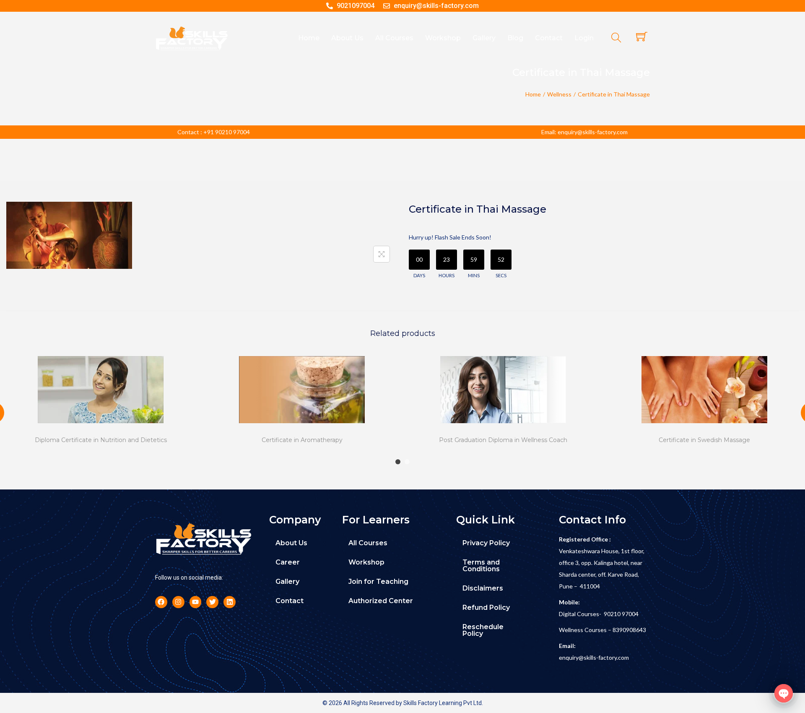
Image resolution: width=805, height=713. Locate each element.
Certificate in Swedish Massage (704, 440)
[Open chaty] (783, 693)
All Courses (367, 543)
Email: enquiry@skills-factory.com (584, 131)
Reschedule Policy (483, 630)
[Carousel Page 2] (407, 461)
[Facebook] (161, 602)
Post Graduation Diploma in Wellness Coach (503, 440)
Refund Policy (486, 608)
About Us (291, 543)
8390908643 (629, 629)
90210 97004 (621, 613)
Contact (289, 601)
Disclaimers (482, 588)
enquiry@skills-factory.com (594, 657)
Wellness (559, 94)
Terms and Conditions (481, 565)
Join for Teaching (378, 581)
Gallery (287, 581)
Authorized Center (380, 601)
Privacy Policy (486, 543)
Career (287, 562)
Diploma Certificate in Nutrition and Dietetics (101, 440)
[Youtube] (196, 602)
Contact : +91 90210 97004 (213, 131)
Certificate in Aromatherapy (302, 440)
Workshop (366, 562)
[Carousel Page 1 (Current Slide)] (397, 461)
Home (533, 94)
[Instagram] (178, 602)
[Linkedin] (229, 602)
